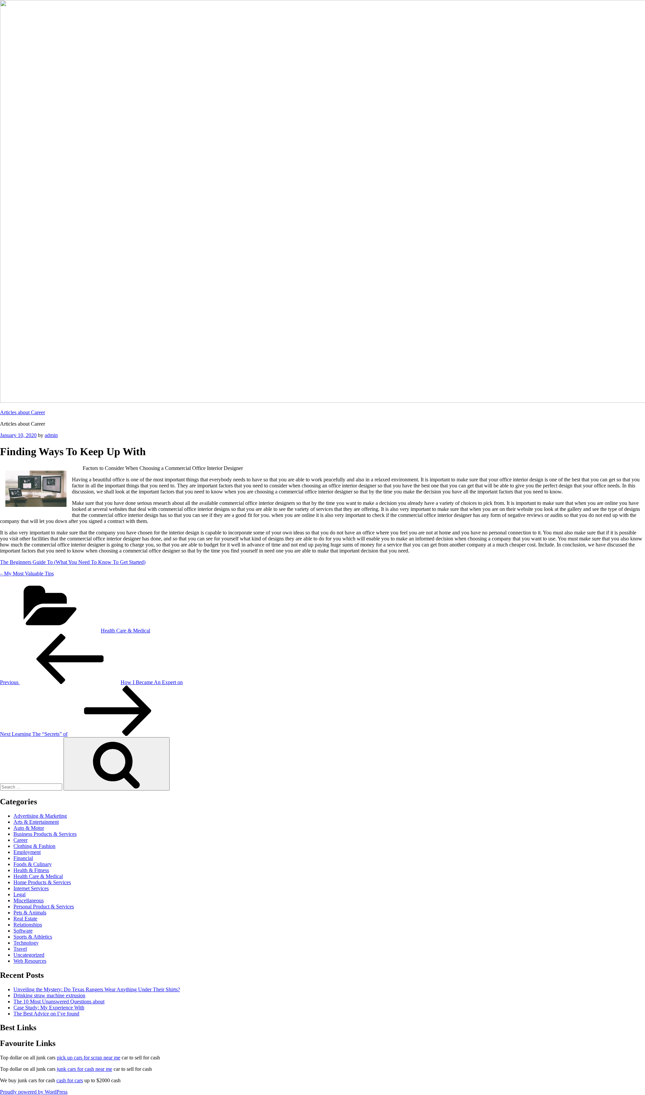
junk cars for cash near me (84, 1069)
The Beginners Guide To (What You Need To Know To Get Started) (72, 562)
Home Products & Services (42, 882)
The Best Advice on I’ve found (46, 1013)
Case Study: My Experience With (48, 1007)
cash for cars (69, 1080)
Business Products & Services (45, 834)
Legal (19, 894)
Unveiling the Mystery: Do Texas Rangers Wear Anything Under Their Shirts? (96, 989)
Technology (26, 943)
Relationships (27, 924)
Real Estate (25, 918)
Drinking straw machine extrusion (49, 995)
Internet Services (31, 888)
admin (51, 435)
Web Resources (29, 961)
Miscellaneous (28, 900)
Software (23, 931)
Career (20, 840)
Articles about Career (22, 412)
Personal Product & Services (43, 906)
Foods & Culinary (32, 864)
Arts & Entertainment (36, 822)
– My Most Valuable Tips (27, 573)
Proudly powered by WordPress (34, 1092)
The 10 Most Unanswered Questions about (58, 1001)
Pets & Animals (29, 912)
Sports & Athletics (32, 937)
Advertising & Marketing (40, 816)
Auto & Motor (28, 828)
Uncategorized (28, 955)
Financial (23, 858)
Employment (27, 852)
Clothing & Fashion (34, 846)
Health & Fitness (31, 870)
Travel (20, 949)
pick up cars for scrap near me (88, 1057)
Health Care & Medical (125, 630)
